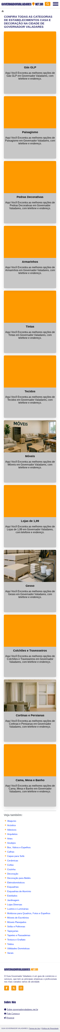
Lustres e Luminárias (17, 909)
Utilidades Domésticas (18, 948)
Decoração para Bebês (19, 878)
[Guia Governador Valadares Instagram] (22, 988)
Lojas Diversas (14, 904)
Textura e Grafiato (16, 939)
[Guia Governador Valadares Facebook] (7, 988)
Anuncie (10, 1018)
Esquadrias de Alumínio (19, 891)
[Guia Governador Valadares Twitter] (14, 988)
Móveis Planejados (16, 922)
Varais (10, 953)
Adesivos (11, 829)
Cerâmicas (12, 860)
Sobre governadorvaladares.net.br (22, 1009)
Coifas (10, 865)
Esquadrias (13, 887)
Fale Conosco (13, 1013)
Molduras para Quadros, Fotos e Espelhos (28, 913)
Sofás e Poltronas (16, 926)
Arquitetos (12, 834)
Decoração (12, 873)
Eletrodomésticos (16, 882)
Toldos (10, 944)
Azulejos (11, 843)
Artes (9, 838)
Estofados (12, 895)
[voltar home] (3, 11)
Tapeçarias (12, 931)
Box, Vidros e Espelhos (19, 847)
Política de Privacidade (50, 1028)
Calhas (10, 851)
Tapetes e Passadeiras (18, 935)
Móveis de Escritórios (18, 917)
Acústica (11, 825)
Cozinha (11, 869)
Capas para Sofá (15, 856)
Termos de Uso (34, 1028)
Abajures (11, 821)
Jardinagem (13, 900)
